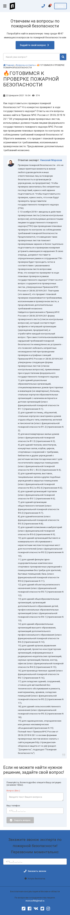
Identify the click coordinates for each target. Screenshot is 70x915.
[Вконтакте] (36, 908)
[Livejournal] (23, 908)
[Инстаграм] (48, 908)
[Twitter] (42, 908)
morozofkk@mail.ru (35, 900)
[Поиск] (63, 57)
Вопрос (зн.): (13, 790)
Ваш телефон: (13, 805)
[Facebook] (29, 908)
